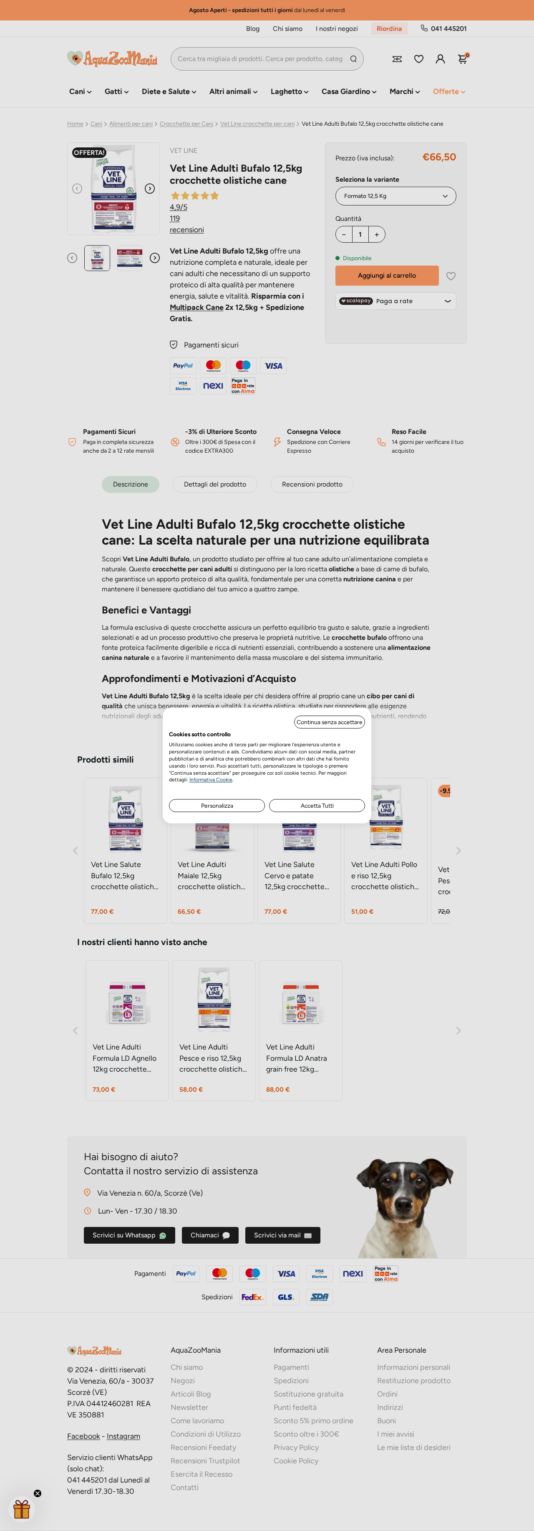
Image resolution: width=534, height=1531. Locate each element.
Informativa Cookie (210, 780)
